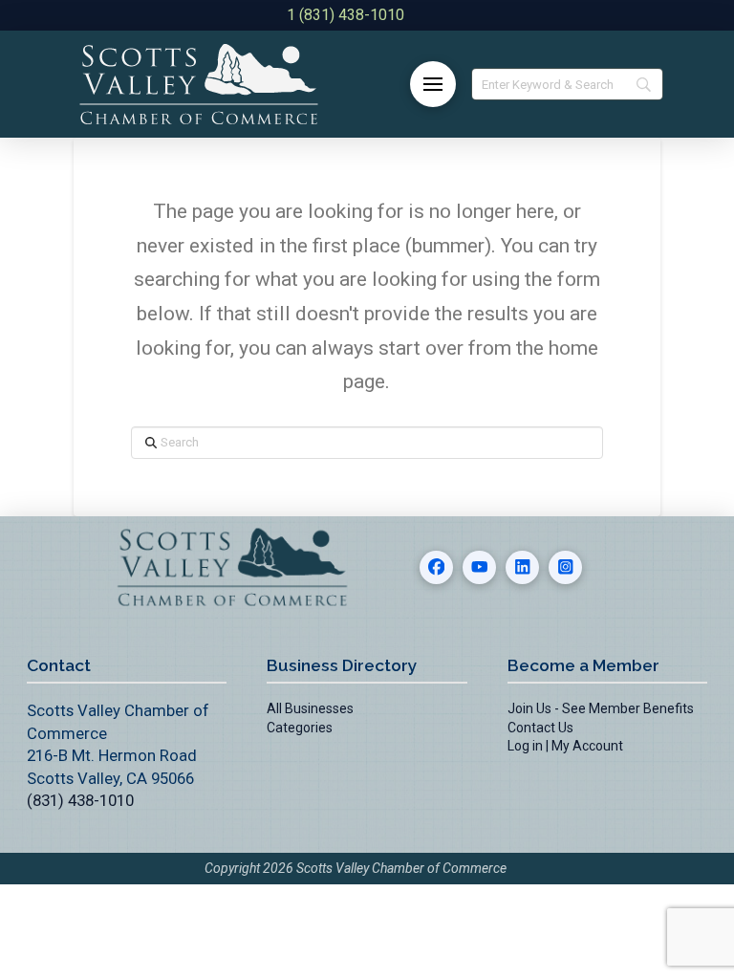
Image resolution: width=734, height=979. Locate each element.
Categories (300, 727)
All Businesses (310, 708)
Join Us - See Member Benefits (600, 708)
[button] (433, 84)
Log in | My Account (565, 745)
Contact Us (540, 727)
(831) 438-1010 (80, 800)
